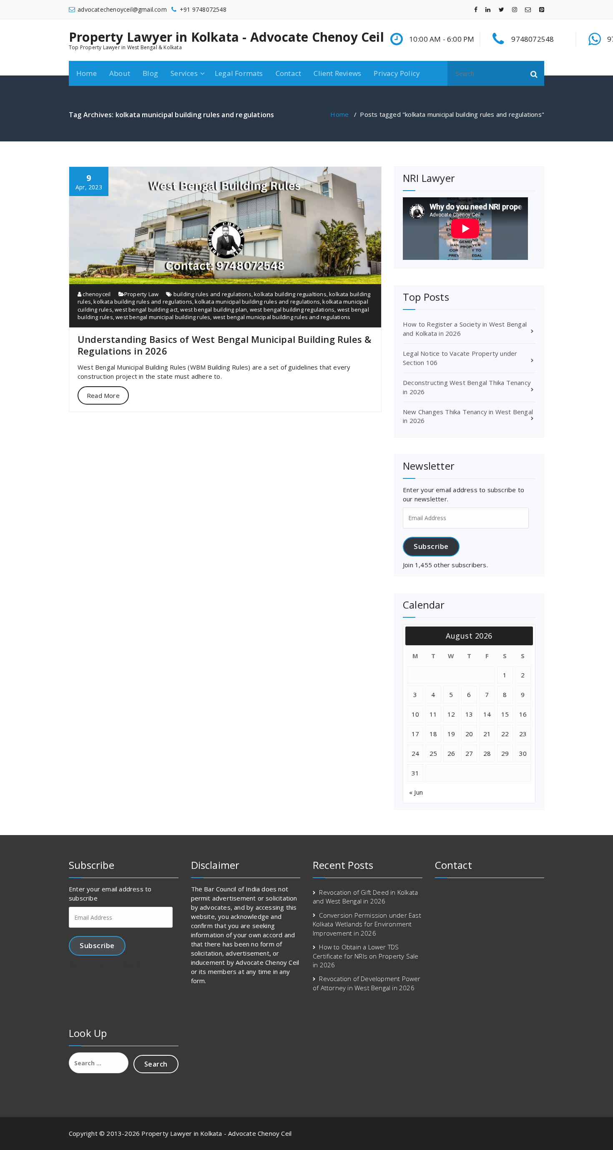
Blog (150, 73)
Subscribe (431, 546)
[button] (534, 73)
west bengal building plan (213, 309)
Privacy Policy (397, 73)
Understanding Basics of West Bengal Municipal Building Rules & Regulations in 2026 (224, 345)
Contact (288, 73)
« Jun (416, 792)
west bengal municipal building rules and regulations (281, 317)
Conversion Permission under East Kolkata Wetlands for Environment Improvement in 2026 (367, 924)
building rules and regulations (212, 294)
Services (184, 73)
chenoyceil (96, 294)
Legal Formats (239, 73)
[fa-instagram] (514, 9)
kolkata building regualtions (290, 294)
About (119, 73)
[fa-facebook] (475, 9)
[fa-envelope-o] (528, 9)
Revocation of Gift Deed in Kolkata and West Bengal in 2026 (365, 896)
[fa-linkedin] (487, 9)
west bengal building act (146, 309)
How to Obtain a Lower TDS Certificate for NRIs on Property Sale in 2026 (365, 956)
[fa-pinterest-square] (541, 9)
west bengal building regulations (292, 309)
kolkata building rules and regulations (142, 301)
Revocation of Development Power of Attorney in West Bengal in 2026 (367, 982)
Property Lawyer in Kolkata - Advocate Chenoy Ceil (226, 37)
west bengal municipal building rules (163, 317)
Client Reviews (337, 73)
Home (86, 73)
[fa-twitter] (501, 9)
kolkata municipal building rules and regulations (257, 301)
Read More (103, 395)
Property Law (141, 294)
